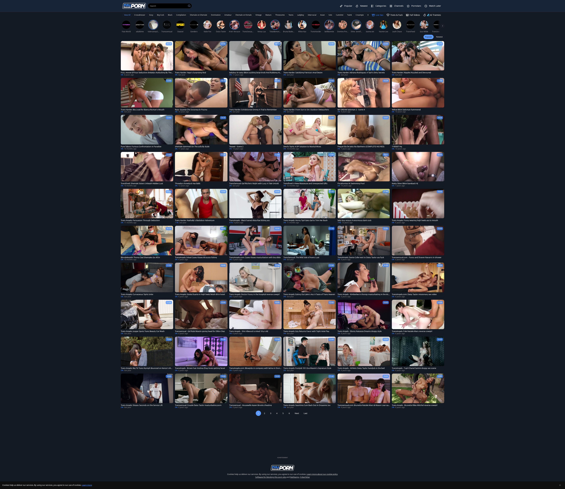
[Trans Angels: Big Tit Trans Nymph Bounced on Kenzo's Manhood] (147, 354)
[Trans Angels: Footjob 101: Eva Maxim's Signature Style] (309, 354)
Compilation (181, 15)
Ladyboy (300, 15)
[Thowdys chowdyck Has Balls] (201, 169)
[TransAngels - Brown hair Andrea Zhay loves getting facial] (201, 354)
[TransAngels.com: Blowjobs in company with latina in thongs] (255, 354)
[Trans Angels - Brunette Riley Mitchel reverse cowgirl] (418, 391)
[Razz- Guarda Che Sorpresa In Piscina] (201, 95)
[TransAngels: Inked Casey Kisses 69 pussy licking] (201, 243)
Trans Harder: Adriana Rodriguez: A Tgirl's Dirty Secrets (361, 73)
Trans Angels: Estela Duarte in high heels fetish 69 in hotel (200, 294)
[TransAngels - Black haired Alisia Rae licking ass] (255, 206)
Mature (268, 15)
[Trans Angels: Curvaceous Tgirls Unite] (147, 280)
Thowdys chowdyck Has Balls (187, 183)
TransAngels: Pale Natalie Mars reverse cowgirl (412, 331)
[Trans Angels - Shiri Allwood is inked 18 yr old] (255, 317)
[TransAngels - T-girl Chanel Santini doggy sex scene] (418, 354)
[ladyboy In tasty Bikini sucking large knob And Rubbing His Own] (255, 58)
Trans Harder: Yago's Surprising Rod (190, 73)
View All (127, 15)
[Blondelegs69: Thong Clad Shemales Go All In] (147, 243)
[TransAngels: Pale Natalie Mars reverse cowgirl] (418, 317)
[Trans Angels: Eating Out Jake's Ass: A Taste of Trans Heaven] (309, 280)
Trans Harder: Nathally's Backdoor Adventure (194, 220)
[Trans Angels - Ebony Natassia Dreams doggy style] (364, 317)
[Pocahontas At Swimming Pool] (364, 169)
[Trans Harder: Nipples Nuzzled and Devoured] (418, 58)
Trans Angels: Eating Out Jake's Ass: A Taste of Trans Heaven (309, 294)
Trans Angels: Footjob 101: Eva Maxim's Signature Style (307, 368)
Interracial (312, 15)
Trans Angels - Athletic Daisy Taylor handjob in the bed (361, 368)
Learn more (87, 485)
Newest (439, 36)
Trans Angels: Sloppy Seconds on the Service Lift (142, 405)
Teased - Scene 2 (236, 147)
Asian (322, 15)
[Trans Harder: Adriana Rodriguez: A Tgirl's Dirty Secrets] (364, 58)
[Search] (189, 5)
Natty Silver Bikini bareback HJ (405, 183)
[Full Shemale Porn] (134, 6)
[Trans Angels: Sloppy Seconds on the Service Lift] (147, 391)
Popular (428, 36)
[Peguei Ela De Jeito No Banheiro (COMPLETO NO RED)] (364, 132)
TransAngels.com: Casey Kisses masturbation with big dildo (255, 257)
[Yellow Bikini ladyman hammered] (418, 95)
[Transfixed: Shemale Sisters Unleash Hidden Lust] (147, 169)
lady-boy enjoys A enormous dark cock (354, 220)
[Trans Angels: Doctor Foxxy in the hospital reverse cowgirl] (255, 280)
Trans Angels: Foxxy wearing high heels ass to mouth (415, 220)
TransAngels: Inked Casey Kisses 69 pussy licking (196, 257)
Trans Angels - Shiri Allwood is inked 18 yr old (248, 331)
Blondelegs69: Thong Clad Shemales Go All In (140, 257)
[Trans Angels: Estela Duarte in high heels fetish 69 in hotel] (201, 280)
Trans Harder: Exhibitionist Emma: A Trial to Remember (253, 110)
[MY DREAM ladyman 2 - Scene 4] (364, 95)
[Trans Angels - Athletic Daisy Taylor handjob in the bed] (364, 354)
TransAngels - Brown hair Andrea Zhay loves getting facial (200, 368)
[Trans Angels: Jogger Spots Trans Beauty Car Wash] (147, 317)
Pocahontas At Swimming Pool (351, 183)
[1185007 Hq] (418, 132)
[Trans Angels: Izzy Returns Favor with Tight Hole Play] (309, 317)
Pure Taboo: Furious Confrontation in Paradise (141, 147)
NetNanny (294, 477)
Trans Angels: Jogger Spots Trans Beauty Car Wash (142, 331)
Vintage (258, 15)
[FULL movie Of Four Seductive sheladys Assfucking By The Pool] (147, 58)
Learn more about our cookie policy (322, 474)
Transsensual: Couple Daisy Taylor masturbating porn (198, 405)
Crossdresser (139, 15)
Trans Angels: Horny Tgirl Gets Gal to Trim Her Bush (305, 220)
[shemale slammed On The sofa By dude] (201, 132)
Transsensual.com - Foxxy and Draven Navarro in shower (416, 257)
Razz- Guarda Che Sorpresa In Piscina (191, 110)
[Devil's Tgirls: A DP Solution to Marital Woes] (309, 132)
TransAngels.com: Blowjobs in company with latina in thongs (255, 368)
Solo (330, 15)
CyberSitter (305, 477)
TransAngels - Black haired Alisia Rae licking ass (249, 220)
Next (297, 413)
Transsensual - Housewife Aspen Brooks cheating (250, 405)
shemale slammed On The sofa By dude (192, 147)
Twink (349, 15)
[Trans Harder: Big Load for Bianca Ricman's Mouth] (147, 95)
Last (305, 413)
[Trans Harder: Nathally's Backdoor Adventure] (201, 206)
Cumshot (339, 15)
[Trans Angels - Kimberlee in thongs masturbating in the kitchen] (364, 280)
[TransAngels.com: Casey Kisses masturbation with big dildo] (255, 243)
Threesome (280, 15)
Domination (216, 15)
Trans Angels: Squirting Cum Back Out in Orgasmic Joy (306, 405)
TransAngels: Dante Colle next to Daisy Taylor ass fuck (361, 257)
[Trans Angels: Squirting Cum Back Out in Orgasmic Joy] (309, 391)
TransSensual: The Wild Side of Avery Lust (301, 257)
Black (170, 15)
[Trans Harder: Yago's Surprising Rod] (201, 58)
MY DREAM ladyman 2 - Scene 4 (351, 110)
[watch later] (124, 44)
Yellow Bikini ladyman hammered (406, 110)
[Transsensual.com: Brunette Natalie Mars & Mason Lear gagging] (364, 391)
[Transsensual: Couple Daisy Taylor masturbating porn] (201, 391)
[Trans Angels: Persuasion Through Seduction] (147, 206)
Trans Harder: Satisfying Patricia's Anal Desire (302, 73)
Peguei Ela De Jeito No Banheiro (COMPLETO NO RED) (361, 147)
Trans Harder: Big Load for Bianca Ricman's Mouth (142, 110)
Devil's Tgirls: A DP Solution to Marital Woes (302, 147)
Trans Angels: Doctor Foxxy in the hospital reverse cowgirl (254, 294)
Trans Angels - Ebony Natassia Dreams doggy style (360, 331)
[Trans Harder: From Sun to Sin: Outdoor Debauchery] (309, 95)
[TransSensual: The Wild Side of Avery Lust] (309, 243)
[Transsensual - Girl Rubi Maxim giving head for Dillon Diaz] (201, 317)
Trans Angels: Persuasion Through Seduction (140, 220)
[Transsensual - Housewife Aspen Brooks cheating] (255, 391)
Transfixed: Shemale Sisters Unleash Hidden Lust (142, 183)
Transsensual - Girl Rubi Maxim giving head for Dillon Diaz (200, 331)
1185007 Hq (397, 147)
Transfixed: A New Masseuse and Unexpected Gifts (305, 183)
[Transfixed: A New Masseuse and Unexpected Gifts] (309, 169)
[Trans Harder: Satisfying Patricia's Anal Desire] (309, 58)
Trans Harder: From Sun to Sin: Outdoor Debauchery (306, 110)
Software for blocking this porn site (270, 477)
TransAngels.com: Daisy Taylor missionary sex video (414, 294)
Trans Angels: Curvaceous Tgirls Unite (137, 294)
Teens (291, 15)
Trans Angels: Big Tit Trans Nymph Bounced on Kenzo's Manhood (147, 368)
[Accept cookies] (560, 485)
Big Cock (160, 15)
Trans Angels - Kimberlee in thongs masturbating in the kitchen (363, 294)
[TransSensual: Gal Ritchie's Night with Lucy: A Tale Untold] (255, 169)
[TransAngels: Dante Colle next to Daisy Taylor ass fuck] (364, 243)
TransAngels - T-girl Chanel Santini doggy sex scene (414, 368)
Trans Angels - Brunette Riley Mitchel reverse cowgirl (414, 405)
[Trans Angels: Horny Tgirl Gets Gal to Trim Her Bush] (309, 206)
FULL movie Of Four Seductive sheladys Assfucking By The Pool (147, 73)
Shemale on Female (243, 15)
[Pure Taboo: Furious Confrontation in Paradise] (147, 132)
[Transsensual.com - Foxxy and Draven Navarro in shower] (418, 243)
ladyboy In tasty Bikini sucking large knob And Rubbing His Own (255, 73)
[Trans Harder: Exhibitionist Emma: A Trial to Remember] (255, 95)
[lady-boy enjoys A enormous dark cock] (364, 206)
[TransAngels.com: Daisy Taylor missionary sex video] (418, 280)
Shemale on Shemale (198, 15)
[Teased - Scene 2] (255, 132)
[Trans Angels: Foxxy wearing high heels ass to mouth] (418, 206)
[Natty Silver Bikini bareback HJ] (418, 169)
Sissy (151, 15)
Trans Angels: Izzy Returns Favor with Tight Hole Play (306, 331)
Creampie (360, 15)
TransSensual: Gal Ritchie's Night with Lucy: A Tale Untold (254, 183)
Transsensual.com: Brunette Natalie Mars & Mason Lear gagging (364, 405)
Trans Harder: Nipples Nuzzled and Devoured (411, 73)
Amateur (228, 15)
